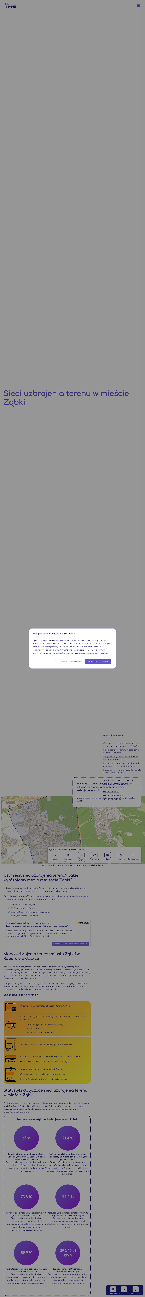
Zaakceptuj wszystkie (98, 662)
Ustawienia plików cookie (70, 662)
